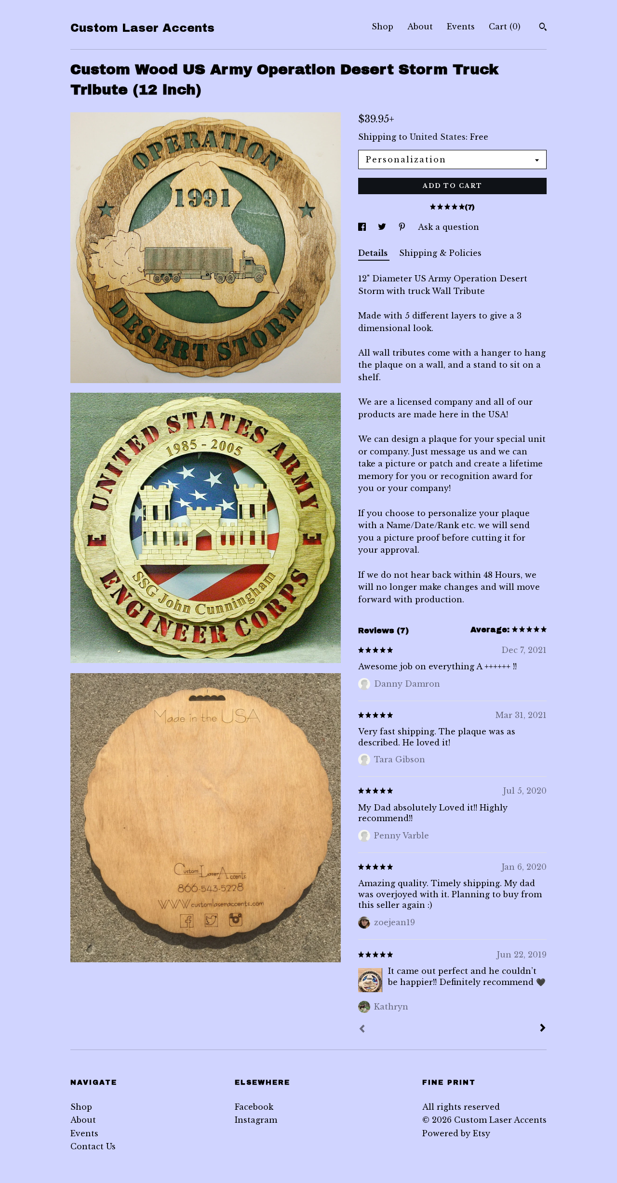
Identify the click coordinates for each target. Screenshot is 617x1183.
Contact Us (93, 1146)
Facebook (254, 1107)
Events (461, 26)
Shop (382, 26)
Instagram (256, 1120)
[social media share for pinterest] (403, 227)
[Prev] (362, 1029)
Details (373, 253)
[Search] (543, 28)
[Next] (543, 1028)
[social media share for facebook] (363, 227)
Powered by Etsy (456, 1133)
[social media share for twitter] (383, 227)
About (420, 26)
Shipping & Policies (440, 253)
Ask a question (448, 227)
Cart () (505, 26)
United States (438, 137)
